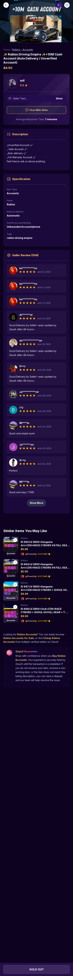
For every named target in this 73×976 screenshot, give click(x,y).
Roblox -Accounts (22, 49)
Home (6, 49)
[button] (36, 21)
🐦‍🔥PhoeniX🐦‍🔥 (31, 554)
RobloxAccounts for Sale (18, 638)
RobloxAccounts (27, 634)
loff (22, 80)
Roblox (24, 538)
